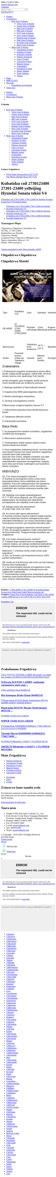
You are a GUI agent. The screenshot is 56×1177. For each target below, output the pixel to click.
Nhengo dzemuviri (24, 57)
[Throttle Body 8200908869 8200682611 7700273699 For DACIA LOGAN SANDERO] (28, 728)
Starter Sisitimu (23, 71)
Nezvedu (10, 83)
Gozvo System (23, 59)
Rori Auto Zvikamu (19, 21)
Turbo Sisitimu (23, 73)
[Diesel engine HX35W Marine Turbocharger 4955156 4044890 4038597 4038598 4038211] (28, 703)
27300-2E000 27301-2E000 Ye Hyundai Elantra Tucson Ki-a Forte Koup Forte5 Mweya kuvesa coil (25, 591)
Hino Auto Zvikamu (25, 40)
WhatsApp (11, 851)
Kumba (9, 16)
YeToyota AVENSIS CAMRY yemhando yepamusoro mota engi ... (22, 683)
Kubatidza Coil (7, 601)
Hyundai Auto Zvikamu (26, 42)
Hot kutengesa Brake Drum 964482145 (22, 695)
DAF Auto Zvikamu (25, 33)
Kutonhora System (24, 69)
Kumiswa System (24, 52)
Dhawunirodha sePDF (32, 249)
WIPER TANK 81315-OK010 (17, 721)
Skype (3, 842)
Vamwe (20, 76)
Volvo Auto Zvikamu (25, 24)
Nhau (8, 78)
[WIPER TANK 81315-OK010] (15, 716)
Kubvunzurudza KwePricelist (13, 802)
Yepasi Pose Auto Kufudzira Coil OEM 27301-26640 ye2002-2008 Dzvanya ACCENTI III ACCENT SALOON (27, 595)
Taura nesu (10, 88)
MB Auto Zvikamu (24, 31)
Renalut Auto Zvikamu (26, 38)
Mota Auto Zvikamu (19, 47)
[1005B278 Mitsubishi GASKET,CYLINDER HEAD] (24, 741)
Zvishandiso (22, 66)
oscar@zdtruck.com (21, 825)
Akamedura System (25, 50)
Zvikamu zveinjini (24, 54)
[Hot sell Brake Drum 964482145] (15, 690)
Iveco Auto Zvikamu (25, 35)
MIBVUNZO (12, 80)
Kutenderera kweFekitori (21, 85)
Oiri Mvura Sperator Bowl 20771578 (21, 177)
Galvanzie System (24, 61)
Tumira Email (6, 839)
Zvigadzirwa (11, 19)
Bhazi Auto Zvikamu (25, 45)
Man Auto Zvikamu (25, 28)
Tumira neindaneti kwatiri (11, 249)
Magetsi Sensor (23, 64)
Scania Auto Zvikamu (26, 26)
